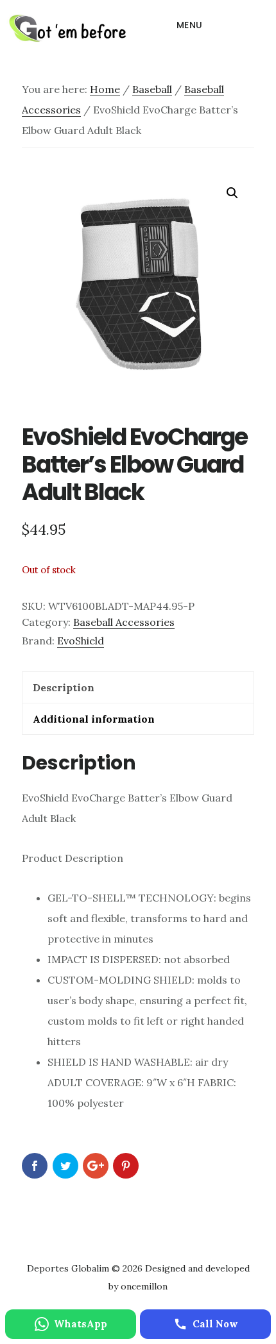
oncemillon (143, 1286)
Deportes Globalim (67, 28)
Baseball (152, 89)
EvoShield (80, 640)
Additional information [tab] (94, 718)
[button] (232, 193)
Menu (190, 25)
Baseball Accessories (124, 622)
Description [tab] (63, 687)
